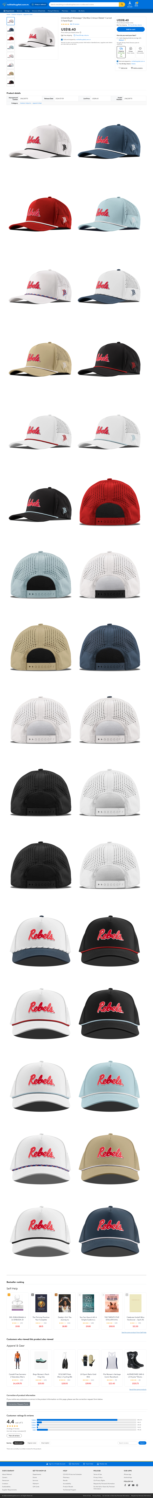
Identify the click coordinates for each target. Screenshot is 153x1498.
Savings (27, 11)
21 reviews (76, 24)
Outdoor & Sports (16, 14)
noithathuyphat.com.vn (83, 39)
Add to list (124, 68)
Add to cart (130, 29)
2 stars (34, 1494)
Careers (73, 11)
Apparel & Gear (28, 14)
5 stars (34, 1487)
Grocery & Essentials (38, 11)
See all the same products (137, 1456)
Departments (10, 11)
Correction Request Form (18, 1471)
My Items (81, 11)
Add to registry (138, 68)
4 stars (34, 1489)
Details (133, 64)
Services (19, 11)
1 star (34, 1497)
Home (8, 14)
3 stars (34, 1492)
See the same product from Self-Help (134, 1399)
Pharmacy (65, 11)
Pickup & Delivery (53, 11)
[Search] (122, 4)
